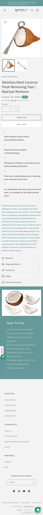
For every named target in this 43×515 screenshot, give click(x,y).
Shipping (13, 100)
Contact (8, 462)
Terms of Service (11, 436)
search (7, 447)
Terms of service (17, 506)
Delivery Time (10, 416)
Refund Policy (10, 400)
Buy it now (21, 124)
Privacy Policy (10, 405)
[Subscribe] (33, 482)
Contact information (22, 510)
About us (8, 431)
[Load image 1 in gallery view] (8, 66)
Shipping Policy (11, 410)
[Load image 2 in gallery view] (21, 66)
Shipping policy (29, 506)
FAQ (6, 467)
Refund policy (26, 502)
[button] (4, 10)
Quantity (5, 104)
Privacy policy (36, 502)
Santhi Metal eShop (13, 502)
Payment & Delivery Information (17, 442)
